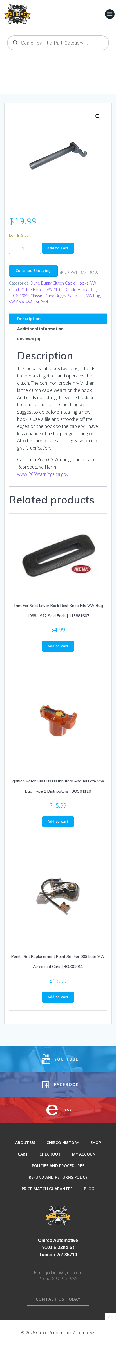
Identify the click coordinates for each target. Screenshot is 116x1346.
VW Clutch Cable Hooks (68, 289)
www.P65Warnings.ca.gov (42, 474)
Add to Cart (58, 248)
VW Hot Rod (37, 302)
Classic (36, 295)
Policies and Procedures (58, 1165)
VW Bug (93, 295)
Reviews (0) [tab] (28, 339)
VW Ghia (16, 302)
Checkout (50, 1154)
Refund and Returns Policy (58, 1177)
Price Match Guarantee (47, 1188)
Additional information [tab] (40, 328)
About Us (25, 1142)
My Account (85, 1154)
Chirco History (62, 1142)
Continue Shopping (33, 270)
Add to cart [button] (58, 646)
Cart (23, 1154)
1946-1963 (18, 295)
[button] (98, 116)
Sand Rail (76, 295)
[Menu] (110, 14)
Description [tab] (29, 318)
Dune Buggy (55, 295)
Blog (89, 1188)
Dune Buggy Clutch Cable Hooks (59, 283)
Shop (95, 1142)
